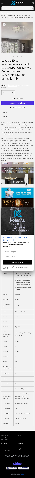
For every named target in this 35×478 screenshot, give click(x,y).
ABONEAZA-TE (17, 262)
